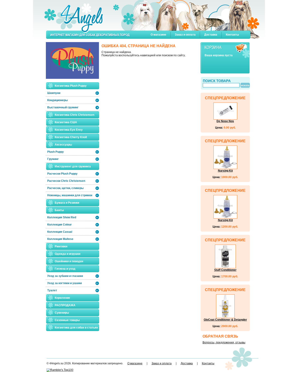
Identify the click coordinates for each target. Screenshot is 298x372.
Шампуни (53, 93)
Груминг (53, 159)
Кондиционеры (57, 100)
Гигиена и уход (65, 268)
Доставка (210, 34)
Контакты (232, 34)
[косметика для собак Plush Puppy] (72, 61)
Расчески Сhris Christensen (66, 181)
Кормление (62, 297)
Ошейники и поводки (69, 261)
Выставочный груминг (62, 107)
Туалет (52, 290)
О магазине (158, 34)
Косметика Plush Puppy (71, 85)
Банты (59, 210)
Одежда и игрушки (67, 254)
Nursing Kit (225, 170)
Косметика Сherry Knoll (71, 137)
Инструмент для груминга (73, 166)
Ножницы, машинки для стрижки (69, 195)
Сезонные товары (67, 320)
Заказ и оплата (185, 34)
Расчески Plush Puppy (62, 173)
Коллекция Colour (59, 224)
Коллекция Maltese (60, 239)
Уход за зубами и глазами (65, 276)
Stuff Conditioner (225, 270)
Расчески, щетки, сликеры (65, 188)
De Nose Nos (225, 121)
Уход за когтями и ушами (64, 283)
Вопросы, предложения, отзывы (224, 342)
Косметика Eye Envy (69, 129)
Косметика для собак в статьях (76, 327)
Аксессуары (63, 144)
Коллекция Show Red (61, 217)
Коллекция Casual (59, 231)
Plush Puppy (55, 151)
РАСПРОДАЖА (65, 305)
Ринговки (61, 246)
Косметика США (66, 122)
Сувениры (62, 312)
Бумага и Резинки (67, 202)
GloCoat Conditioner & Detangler (225, 319)
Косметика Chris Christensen (74, 114)
